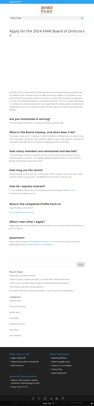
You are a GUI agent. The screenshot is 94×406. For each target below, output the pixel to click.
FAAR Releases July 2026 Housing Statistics (26, 287)
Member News (15, 300)
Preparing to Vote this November (22, 275)
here (74, 190)
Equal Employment (59, 373)
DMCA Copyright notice (61, 362)
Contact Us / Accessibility (61, 365)
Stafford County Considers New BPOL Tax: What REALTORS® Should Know (39, 279)
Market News (14, 312)
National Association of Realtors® (24, 362)
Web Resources (17, 365)
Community (14, 318)
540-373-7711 (16, 2)
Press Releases (15, 335)
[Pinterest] (62, 398)
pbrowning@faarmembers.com (21, 212)
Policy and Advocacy (17, 306)
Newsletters (14, 330)
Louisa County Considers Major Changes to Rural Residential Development (39, 283)
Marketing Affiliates (59, 358)
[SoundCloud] (51, 398)
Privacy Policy (57, 369)
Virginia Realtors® (18, 358)
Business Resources (17, 324)
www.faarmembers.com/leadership (39, 244)
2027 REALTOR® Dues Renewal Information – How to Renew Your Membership (41, 290)
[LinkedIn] (56, 398)
